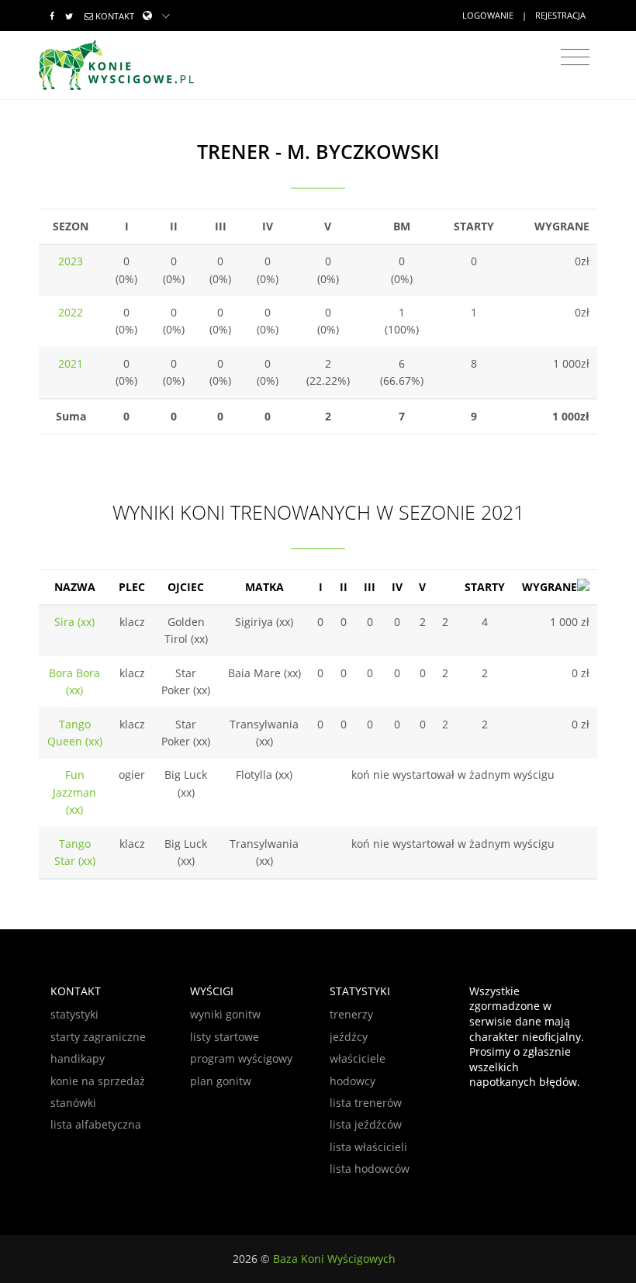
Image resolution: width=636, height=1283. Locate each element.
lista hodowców (370, 1168)
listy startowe (224, 1036)
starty (485, 586)
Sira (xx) (74, 621)
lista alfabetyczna (95, 1124)
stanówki (73, 1102)
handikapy (77, 1058)
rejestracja (560, 15)
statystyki (74, 1014)
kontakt (114, 16)
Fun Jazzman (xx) (74, 792)
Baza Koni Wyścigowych (334, 1258)
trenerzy (351, 1014)
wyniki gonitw (225, 1014)
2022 (70, 312)
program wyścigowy (241, 1058)
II (343, 586)
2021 (70, 363)
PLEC (132, 586)
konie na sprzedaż (97, 1081)
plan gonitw (220, 1081)
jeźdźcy (349, 1036)
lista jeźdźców (366, 1124)
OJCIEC (186, 586)
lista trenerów (366, 1102)
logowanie (487, 15)
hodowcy (352, 1081)
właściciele (357, 1058)
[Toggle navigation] (575, 57)
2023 (70, 261)
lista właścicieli (368, 1146)
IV (397, 586)
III (369, 586)
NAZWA (74, 586)
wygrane (549, 586)
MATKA (264, 586)
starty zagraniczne (98, 1036)
